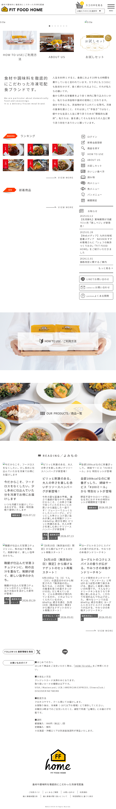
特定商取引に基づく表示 (83, 796)
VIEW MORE (66, 177)
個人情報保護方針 (30, 796)
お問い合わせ (69, 792)
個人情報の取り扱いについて (55, 796)
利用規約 (83, 792)
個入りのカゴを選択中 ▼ (89, 11)
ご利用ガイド (34, 792)
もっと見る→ (105, 268)
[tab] (49, 26)
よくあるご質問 (51, 792)
